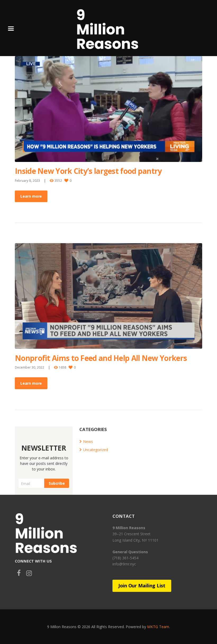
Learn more (31, 196)
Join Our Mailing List (141, 585)
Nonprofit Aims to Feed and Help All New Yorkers (101, 358)
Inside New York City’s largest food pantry (88, 171)
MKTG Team (158, 626)
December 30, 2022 (29, 367)
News (88, 441)
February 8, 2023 (27, 180)
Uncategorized (95, 449)
